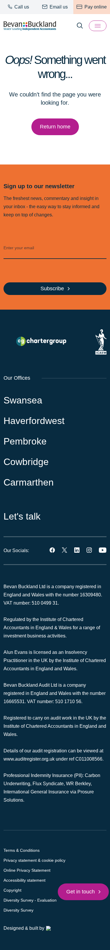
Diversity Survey (18, 910)
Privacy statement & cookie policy (34, 860)
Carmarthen (29, 482)
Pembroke (25, 441)
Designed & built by (24, 928)
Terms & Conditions (22, 850)
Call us (21, 6)
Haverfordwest (34, 420)
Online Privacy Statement (27, 870)
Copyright (12, 890)
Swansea (23, 400)
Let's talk (22, 516)
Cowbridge (26, 462)
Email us (58, 6)
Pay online (95, 6)
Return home (55, 127)
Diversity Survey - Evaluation (30, 900)
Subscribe (52, 288)
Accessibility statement (24, 880)
